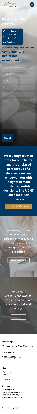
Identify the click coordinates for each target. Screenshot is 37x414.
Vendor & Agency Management (12, 397)
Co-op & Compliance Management (13, 392)
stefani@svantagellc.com (12, 358)
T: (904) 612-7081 (9, 35)
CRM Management (8, 390)
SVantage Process (8, 377)
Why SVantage (6, 372)
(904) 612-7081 (9, 356)
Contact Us (5, 374)
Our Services (9, 42)
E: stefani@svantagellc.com (11, 37)
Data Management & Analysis (11, 395)
